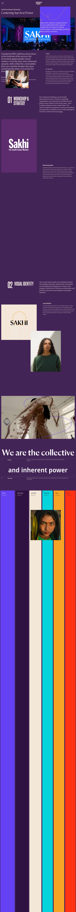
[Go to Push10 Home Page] (38, 3)
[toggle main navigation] (2, 3)
